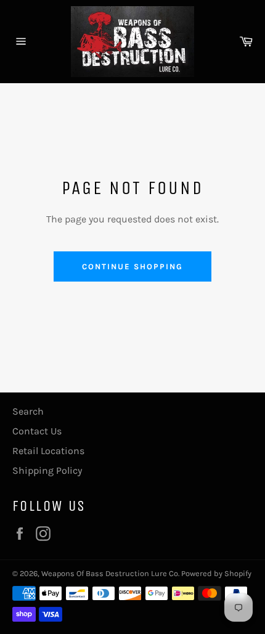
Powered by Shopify (216, 573)
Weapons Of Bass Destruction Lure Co (109, 573)
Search (28, 411)
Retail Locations (48, 451)
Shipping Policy (47, 470)
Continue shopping (132, 266)
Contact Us (37, 431)
